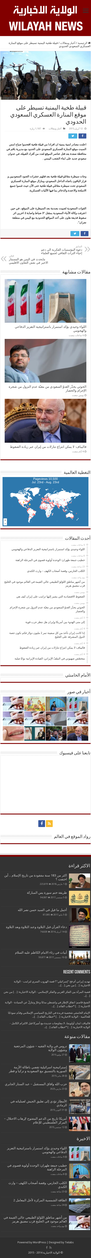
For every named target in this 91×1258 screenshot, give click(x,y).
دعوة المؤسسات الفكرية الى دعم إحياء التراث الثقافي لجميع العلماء (61, 250)
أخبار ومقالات (67, 43)
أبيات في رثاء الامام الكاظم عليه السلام (41, 952)
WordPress (39, 1242)
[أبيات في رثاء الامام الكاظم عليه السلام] (79, 958)
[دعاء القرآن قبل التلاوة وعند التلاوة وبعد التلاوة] (79, 936)
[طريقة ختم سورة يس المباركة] (79, 898)
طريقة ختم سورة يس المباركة (47, 893)
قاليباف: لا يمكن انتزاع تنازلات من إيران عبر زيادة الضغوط (48, 447)
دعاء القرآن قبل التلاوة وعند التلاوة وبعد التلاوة (36, 927)
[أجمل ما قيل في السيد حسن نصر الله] (79, 915)
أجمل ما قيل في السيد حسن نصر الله (42, 910)
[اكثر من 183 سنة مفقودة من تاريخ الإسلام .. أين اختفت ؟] (79, 880)
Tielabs (69, 1242)
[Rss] (49, 823)
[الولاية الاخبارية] (45, 10)
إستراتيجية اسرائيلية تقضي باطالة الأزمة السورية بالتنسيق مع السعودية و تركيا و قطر (38, 1069)
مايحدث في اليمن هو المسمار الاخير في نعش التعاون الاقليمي (28, 259)
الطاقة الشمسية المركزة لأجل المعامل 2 (40, 1200)
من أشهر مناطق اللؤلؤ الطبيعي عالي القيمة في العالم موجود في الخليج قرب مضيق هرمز (35, 1219)
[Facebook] (41, 823)
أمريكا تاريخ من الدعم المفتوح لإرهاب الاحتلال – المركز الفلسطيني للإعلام (35, 1120)
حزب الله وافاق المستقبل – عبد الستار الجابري (36, 1084)
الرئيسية (83, 43)
